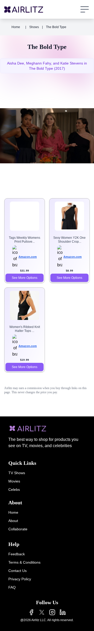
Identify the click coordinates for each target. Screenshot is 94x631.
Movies (14, 481)
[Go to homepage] (23, 9)
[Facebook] (31, 612)
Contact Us (17, 571)
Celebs (14, 489)
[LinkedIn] (63, 612)
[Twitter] (42, 612)
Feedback (16, 554)
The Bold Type (56, 27)
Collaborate (17, 529)
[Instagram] (52, 612)
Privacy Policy (19, 579)
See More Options (24, 278)
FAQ (12, 587)
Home (15, 27)
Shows (34, 27)
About (13, 521)
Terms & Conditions (24, 562)
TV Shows (16, 473)
